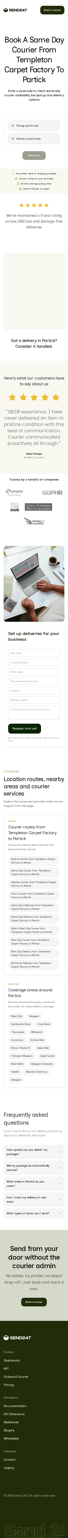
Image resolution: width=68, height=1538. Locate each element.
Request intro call (25, 728)
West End (16, 1016)
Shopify (9, 1430)
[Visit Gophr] (53, 492)
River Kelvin (17, 1063)
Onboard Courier (16, 1377)
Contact (9, 1460)
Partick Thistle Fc (20, 1048)
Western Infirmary (36, 1071)
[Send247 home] (15, 10)
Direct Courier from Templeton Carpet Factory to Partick (32, 895)
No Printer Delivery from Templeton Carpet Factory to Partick (31, 965)
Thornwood (17, 1032)
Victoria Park (37, 1040)
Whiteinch (36, 1032)
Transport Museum (22, 1055)
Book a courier (52, 10)
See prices (34, 155)
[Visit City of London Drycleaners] (38, 507)
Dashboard (12, 1360)
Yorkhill (15, 1071)
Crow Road (44, 1024)
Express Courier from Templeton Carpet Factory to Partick (33, 884)
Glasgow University (42, 1063)
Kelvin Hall (43, 1048)
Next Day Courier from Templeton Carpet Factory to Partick (30, 941)
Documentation (15, 1406)
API (6, 1369)
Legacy (9, 1468)
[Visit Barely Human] (34, 521)
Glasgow (34, 1016)
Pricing (9, 1385)
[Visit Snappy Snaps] (14, 507)
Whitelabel (11, 1438)
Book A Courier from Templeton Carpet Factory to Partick (33, 861)
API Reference (14, 1414)
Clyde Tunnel (47, 1055)
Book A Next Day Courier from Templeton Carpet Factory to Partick (31, 930)
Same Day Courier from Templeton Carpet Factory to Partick (31, 872)
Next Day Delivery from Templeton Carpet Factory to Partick (30, 953)
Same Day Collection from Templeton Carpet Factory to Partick (32, 907)
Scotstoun (17, 1040)
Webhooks (11, 1422)
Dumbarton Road (20, 1024)
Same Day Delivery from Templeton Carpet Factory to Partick (31, 918)
